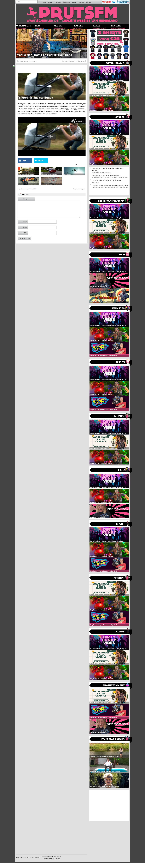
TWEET (41, 160)
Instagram (66, 2)
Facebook (58, 2)
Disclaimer (47, 858)
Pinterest (81, 2)
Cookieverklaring (55, 858)
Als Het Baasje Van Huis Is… (28, 61)
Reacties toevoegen (78, 189)
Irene (29, 189)
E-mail (25, 227)
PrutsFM (37, 857)
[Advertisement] (109, 805)
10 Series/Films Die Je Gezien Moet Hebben (114, 185)
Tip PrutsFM (57, 856)
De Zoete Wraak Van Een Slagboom (73, 61)
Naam (25, 221)
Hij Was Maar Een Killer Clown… (110, 175)
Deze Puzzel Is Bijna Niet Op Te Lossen (109, 180)
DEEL (24, 160)
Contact (50, 856)
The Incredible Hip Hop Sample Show (42, 54)
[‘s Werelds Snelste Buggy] (52, 99)
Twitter (74, 2)
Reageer (26, 199)
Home (44, 2)
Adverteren (45, 856)
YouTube (88, 2)
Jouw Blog (24, 233)
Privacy (50, 2)
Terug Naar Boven (21, 857)
